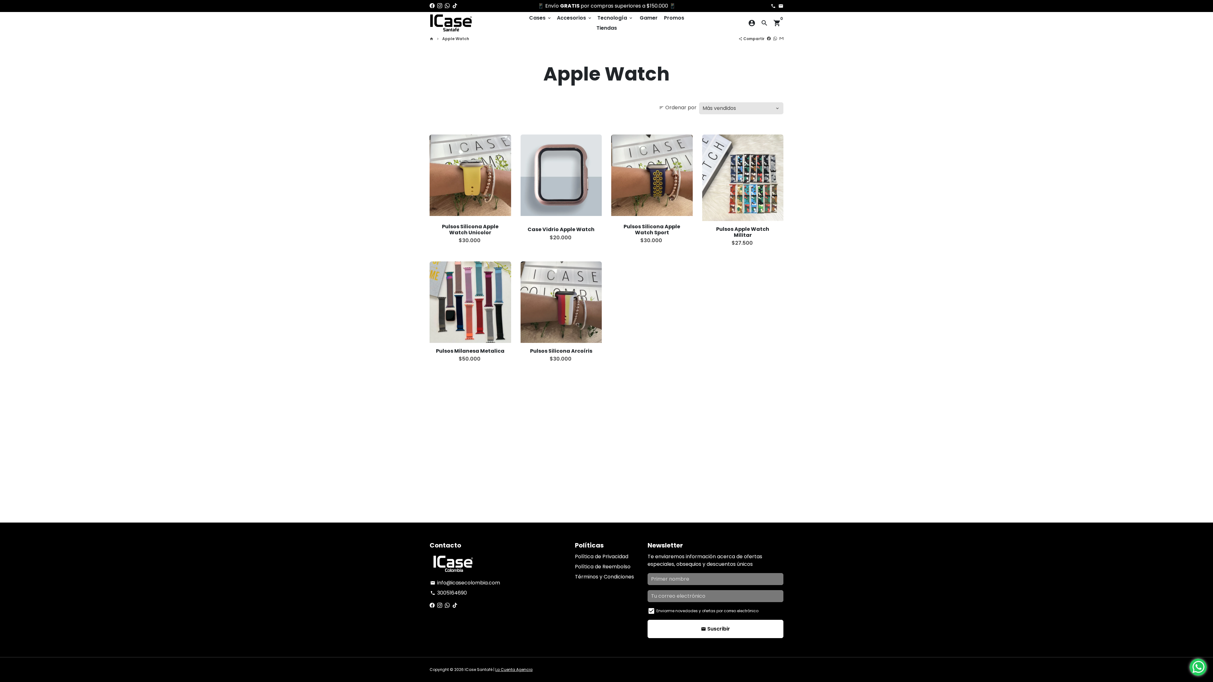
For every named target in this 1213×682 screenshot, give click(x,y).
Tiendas (606, 28)
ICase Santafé (478, 669)
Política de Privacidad (601, 556)
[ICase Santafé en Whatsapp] (447, 5)
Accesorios (574, 17)
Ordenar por (678, 107)
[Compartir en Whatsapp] (775, 38)
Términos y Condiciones (604, 576)
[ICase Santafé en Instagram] (439, 5)
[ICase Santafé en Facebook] (432, 5)
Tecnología (615, 17)
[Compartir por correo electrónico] (781, 38)
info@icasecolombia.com (465, 582)
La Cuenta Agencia (514, 669)
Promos (674, 17)
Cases (540, 17)
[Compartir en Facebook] (769, 38)
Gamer (649, 17)
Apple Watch (455, 38)
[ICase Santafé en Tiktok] (454, 5)
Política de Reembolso (603, 566)
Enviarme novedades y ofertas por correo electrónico (707, 610)
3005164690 (448, 592)
